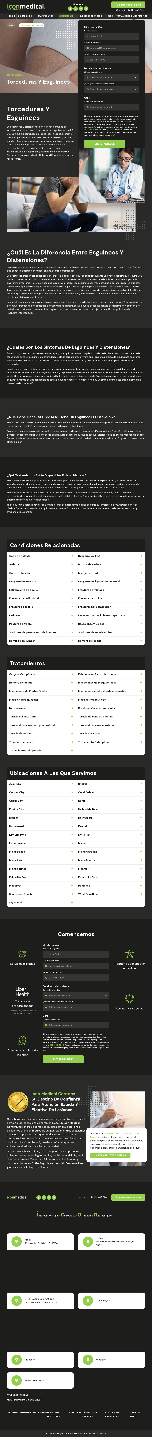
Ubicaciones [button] (25, 16)
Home (10, 25)
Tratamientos (45, 16)
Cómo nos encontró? (93, 101)
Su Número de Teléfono (94, 54)
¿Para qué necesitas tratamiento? (99, 84)
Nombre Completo (92, 31)
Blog (110, 16)
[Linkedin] (81, 8)
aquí (113, 135)
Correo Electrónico (92, 42)
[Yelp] (86, 8)
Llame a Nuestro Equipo (110, 1155)
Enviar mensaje (105, 143)
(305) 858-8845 (130, 5)
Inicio (12, 16)
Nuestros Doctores (90, 16)
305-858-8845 (91, 130)
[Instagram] (75, 8)
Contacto (75, 1412)
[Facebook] (70, 8)
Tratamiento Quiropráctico (132, 16)
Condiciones (66, 16)
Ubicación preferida (93, 72)
